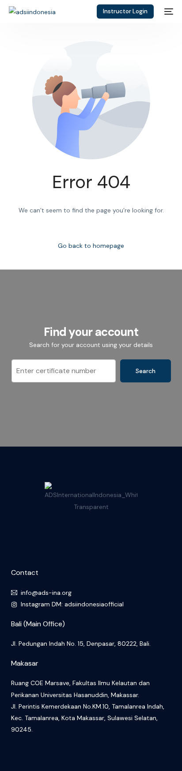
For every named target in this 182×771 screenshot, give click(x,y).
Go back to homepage (91, 246)
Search (145, 371)
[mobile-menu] (168, 11)
